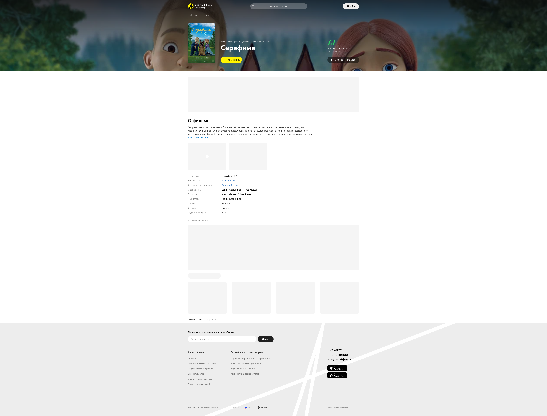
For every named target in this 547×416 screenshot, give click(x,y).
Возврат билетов (196, 374)
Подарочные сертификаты (200, 369)
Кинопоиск (203, 220)
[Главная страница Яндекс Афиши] (191, 6)
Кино (201, 320)
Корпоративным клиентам (243, 369)
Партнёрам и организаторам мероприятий (250, 358)
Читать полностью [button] (198, 137)
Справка (192, 358)
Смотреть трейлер (345, 59)
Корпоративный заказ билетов (245, 374)
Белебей (191, 320)
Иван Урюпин (229, 180)
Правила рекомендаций (199, 384)
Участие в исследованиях (200, 379)
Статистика (235, 408)
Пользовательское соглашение (202, 363)
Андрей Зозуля (230, 185)
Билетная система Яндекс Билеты (246, 363)
